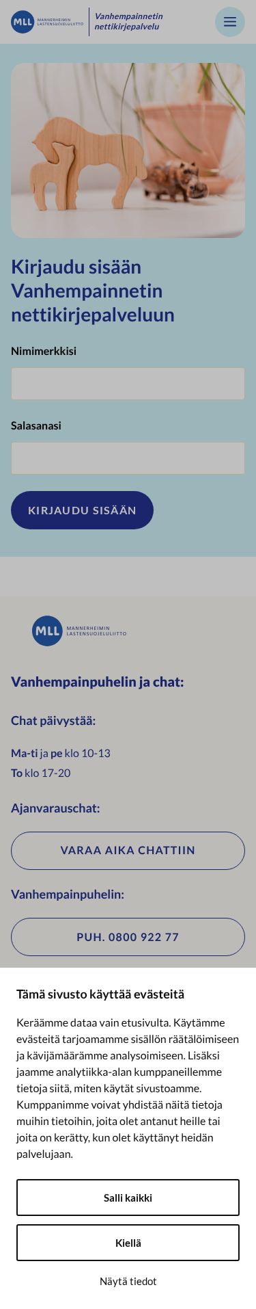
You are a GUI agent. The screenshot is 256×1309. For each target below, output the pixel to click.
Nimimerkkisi (43, 351)
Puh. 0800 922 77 (128, 937)
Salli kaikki (128, 1197)
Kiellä (128, 1243)
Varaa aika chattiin (127, 850)
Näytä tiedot (128, 1281)
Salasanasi (36, 425)
